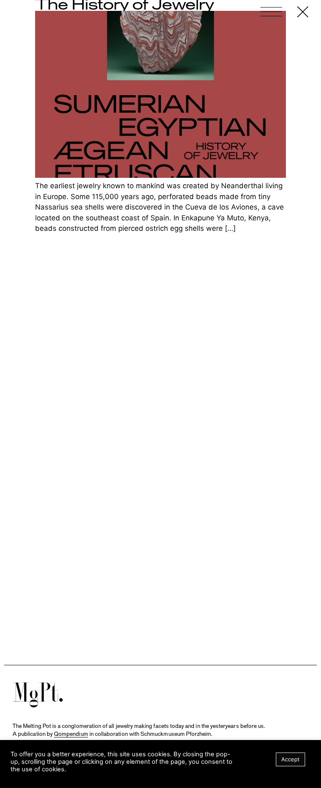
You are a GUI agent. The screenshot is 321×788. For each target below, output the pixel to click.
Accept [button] (290, 759)
